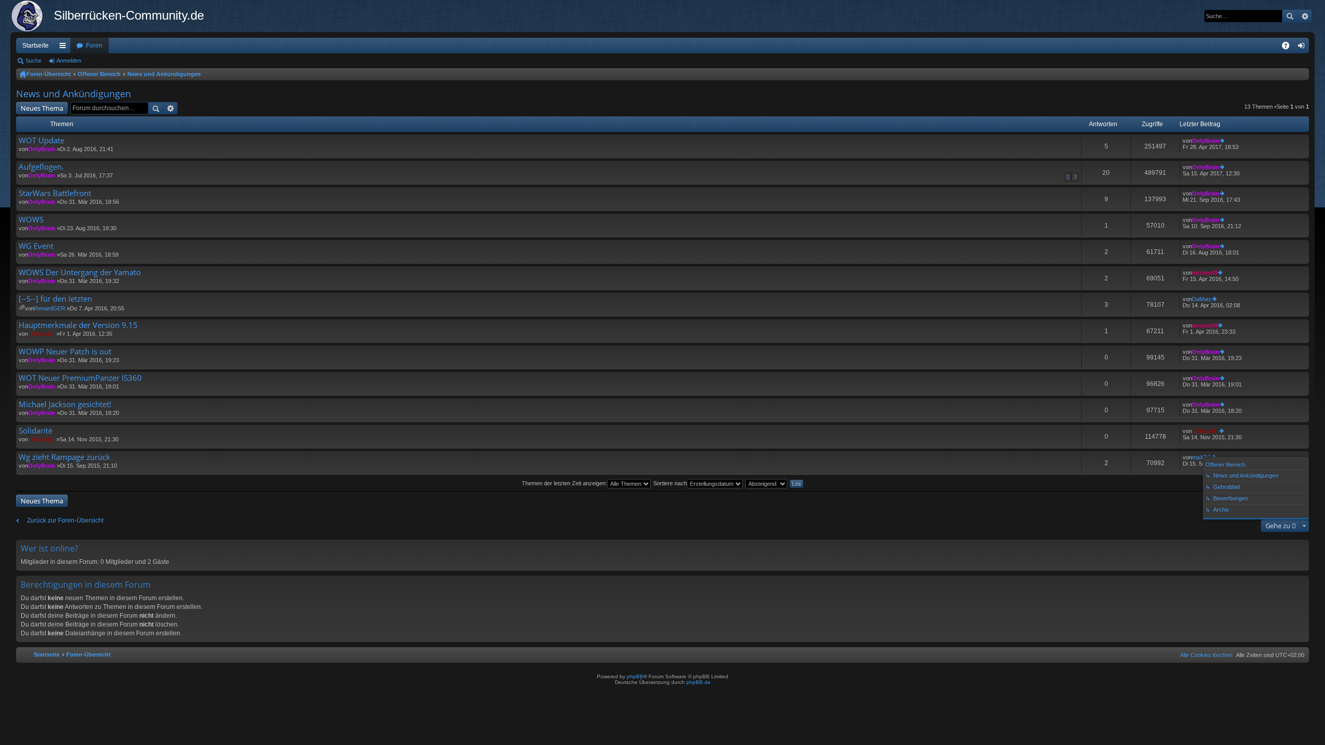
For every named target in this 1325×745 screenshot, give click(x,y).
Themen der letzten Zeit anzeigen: (564, 483)
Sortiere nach (670, 483)
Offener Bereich (99, 74)
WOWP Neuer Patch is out (65, 351)
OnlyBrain (41, 149)
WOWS (31, 220)
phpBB (635, 676)
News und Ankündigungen (164, 74)
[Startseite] (32, 16)
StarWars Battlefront (55, 193)
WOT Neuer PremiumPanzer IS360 (80, 378)
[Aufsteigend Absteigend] (766, 483)
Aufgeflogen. (41, 167)
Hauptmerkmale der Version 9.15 (78, 325)
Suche (1290, 16)
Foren (94, 45)
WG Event (36, 246)
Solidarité (35, 431)
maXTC (1201, 457)
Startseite (35, 45)
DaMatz (1202, 299)
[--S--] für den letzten (55, 299)
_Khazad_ (41, 334)
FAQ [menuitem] (1289, 47)
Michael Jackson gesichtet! (65, 404)
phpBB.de (698, 682)
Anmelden (68, 60)
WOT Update (41, 140)
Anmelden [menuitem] (1303, 47)
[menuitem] (1204, 655)
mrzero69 (1204, 273)
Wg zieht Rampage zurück (64, 457)
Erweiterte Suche (1305, 16)
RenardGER (49, 308)
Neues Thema (42, 108)
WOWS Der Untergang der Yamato (80, 272)
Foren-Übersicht (48, 74)
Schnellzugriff (64, 47)
